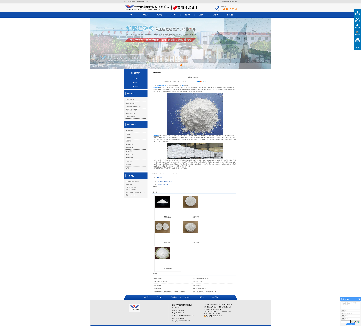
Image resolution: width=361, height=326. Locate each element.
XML (235, 1)
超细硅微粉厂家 (129, 154)
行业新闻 (135, 82)
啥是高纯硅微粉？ (158, 288)
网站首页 (146, 297)
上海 (210, 313)
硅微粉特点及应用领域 (162, 184)
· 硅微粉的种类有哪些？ (131, 110)
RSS (233, 1)
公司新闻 (135, 78)
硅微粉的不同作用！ (159, 278)
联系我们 (230, 15)
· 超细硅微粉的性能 (130, 113)
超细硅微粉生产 (129, 131)
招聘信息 (216, 15)
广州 (222, 311)
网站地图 (229, 1)
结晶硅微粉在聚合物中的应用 (164, 181)
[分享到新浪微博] (201, 81)
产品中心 (159, 15)
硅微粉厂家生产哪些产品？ (200, 288)
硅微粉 (127, 168)
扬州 (219, 313)
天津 (213, 313)
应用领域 (173, 15)
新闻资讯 (201, 15)
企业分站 (224, 1)
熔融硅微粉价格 (129, 147)
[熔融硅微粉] (167, 230)
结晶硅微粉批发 (129, 158)
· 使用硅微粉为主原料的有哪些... (134, 106)
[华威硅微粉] (195, 230)
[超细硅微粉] (167, 205)
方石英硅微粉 (129, 161)
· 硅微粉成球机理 (130, 100)
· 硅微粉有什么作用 (130, 116)
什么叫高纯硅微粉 (197, 285)
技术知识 (135, 87)
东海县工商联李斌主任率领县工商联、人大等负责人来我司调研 (169, 292)
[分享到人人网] (205, 81)
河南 (225, 311)
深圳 (216, 313)
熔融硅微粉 (167, 243)
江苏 (219, 311)
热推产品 (206, 311)
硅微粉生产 (128, 164)
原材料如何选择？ (158, 285)
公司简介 (145, 15)
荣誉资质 (187, 15)
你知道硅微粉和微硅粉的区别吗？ (201, 278)
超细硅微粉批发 (129, 144)
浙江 (207, 313)
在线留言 (201, 297)
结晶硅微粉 (128, 141)
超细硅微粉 (128, 137)
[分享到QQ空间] (199, 81)
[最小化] (359, 299)
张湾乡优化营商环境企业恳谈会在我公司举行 (204, 292)
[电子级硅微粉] (167, 256)
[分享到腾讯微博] (203, 81)
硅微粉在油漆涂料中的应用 (160, 282)
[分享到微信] (208, 81)
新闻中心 (187, 297)
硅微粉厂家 (209, 309)
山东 (228, 311)
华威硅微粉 (128, 134)
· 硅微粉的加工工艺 (130, 103)
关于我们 (160, 297)
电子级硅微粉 (129, 151)
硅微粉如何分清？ (197, 282)
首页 (131, 15)
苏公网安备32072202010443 (214, 316)
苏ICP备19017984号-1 (183, 321)
